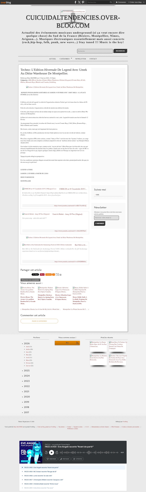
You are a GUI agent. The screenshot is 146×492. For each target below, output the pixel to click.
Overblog (125, 421)
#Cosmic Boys (75, 80)
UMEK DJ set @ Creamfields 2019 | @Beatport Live (73, 189)
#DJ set (34, 80)
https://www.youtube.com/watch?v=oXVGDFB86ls (70, 261)
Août (27, 346)
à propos (79, 459)
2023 (27, 381)
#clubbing (53, 82)
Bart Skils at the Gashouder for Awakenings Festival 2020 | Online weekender (81, 245)
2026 (27, 343)
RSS (97, 195)
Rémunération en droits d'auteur (100, 427)
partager (66, 459)
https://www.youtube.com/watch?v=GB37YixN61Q (70, 205)
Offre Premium (115, 427)
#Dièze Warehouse (53, 80)
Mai (27, 355)
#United (62, 80)
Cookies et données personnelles (130, 427)
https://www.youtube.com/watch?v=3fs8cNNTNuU (70, 231)
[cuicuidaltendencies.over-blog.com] (73, 11)
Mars (27, 360)
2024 (27, 375)
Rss (67, 343)
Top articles (62, 427)
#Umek (44, 80)
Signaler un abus (78, 427)
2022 (27, 386)
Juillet (28, 349)
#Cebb (83, 80)
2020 (27, 396)
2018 (26, 407)
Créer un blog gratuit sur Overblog (46, 427)
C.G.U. (87, 427)
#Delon (23, 82)
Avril (27, 357)
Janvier (28, 366)
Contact (93, 59)
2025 (27, 370)
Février (28, 363)
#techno (39, 80)
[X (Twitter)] (79, 2)
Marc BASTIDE (18, 427)
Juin (27, 352)
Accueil (52, 59)
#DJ (30, 80)
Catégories (64, 59)
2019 (26, 402)
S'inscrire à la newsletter (30, 280)
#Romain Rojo (30, 82)
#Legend (68, 80)
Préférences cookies (72, 428)
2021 (26, 391)
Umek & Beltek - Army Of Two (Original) (67, 214)
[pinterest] (83, 2)
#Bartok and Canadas (42, 82)
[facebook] (75, 2)
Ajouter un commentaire (39, 321)
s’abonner (52, 459)
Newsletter (80, 59)
